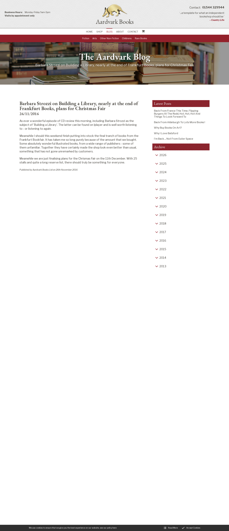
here (114, 528)
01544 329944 (206, 7)
